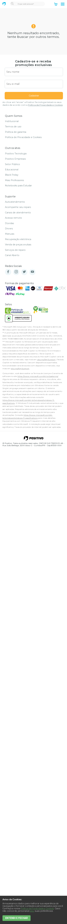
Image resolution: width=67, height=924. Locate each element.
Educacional (11, 169)
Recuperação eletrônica (18, 239)
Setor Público (12, 164)
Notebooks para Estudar (18, 185)
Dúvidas (9, 223)
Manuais (9, 233)
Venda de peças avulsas (18, 244)
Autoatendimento (15, 201)
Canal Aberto (12, 255)
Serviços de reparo (15, 250)
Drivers (9, 228)
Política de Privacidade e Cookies (45, 105)
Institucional (12, 121)
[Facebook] (8, 272)
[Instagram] (16, 272)
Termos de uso (13, 126)
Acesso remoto (13, 217)
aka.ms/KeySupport (46, 359)
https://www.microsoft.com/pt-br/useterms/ (37, 376)
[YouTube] (32, 272)
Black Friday (11, 174)
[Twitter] (24, 272)
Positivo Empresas (15, 158)
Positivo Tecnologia (15, 153)
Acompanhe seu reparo (18, 207)
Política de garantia (15, 132)
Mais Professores (14, 180)
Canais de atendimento (18, 212)
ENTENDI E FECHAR (16, 918)
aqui (32, 911)
